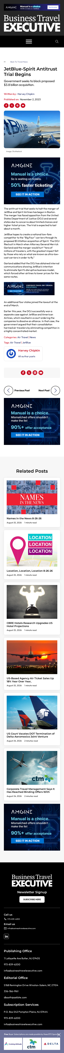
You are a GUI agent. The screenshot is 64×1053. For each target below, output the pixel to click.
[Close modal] (58, 1035)
